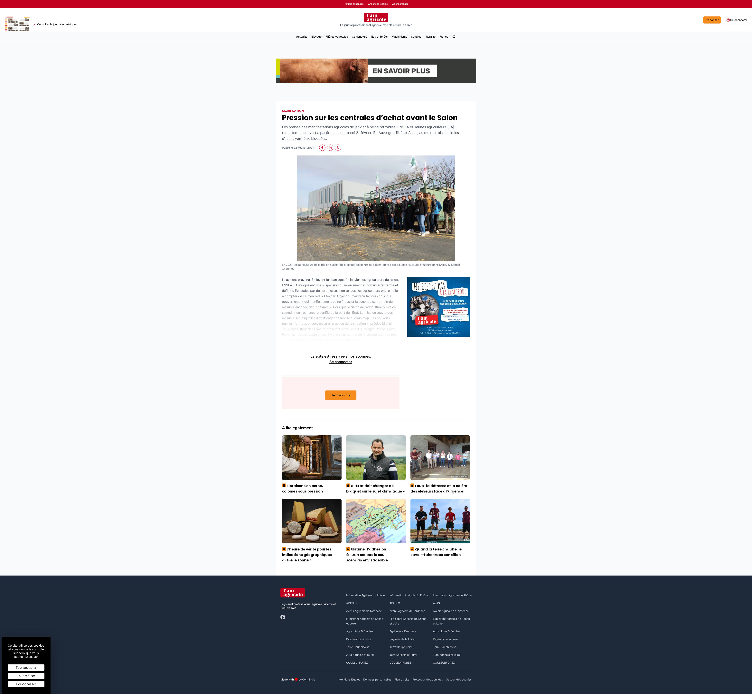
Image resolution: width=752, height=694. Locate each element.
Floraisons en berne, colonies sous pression (302, 488)
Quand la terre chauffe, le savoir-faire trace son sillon (436, 552)
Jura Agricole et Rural (360, 654)
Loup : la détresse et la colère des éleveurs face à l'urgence (438, 488)
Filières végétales (336, 36)
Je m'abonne (340, 395)
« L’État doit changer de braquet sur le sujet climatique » (375, 488)
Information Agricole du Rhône (365, 595)
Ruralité (431, 36)
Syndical (416, 36)
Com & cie (308, 679)
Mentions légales (349, 679)
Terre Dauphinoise (357, 647)
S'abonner (712, 20)
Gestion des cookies (459, 679)
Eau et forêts (379, 36)
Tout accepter (26, 668)
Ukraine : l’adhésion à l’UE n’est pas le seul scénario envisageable (367, 555)
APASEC (351, 603)
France (443, 36)
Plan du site (401, 679)
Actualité (301, 36)
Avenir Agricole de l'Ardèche (364, 611)
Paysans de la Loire (358, 639)
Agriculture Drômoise (359, 631)
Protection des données (427, 679)
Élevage (316, 36)
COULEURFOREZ (357, 662)
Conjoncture (359, 36)
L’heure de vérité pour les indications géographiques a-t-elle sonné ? (307, 555)
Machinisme (399, 36)
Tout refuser (26, 676)
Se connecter (340, 362)
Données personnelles (377, 679)
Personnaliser (26, 684)
